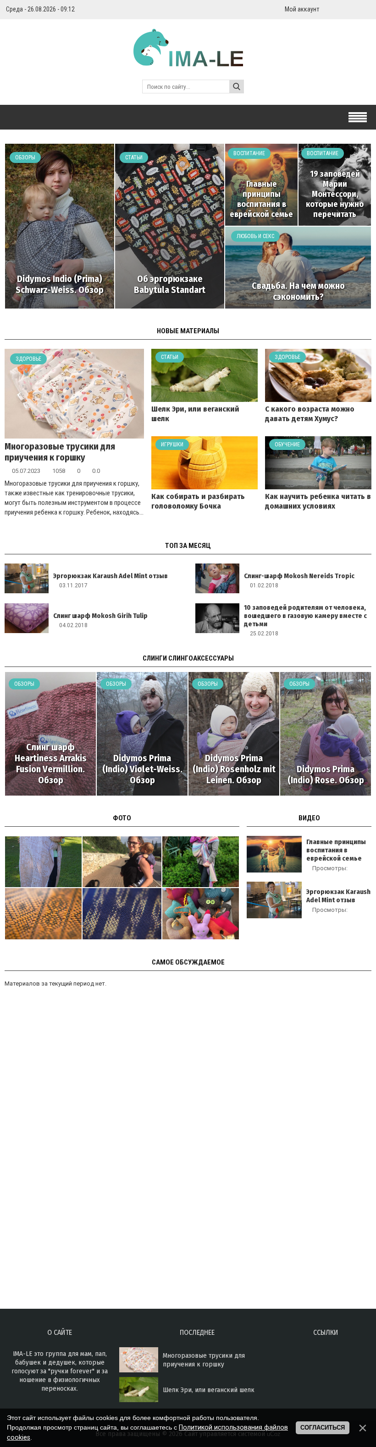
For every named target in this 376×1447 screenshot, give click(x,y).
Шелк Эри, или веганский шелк (208, 1390)
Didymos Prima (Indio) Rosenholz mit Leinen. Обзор (234, 769)
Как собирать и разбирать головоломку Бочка (198, 501)
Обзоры (25, 157)
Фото (122, 818)
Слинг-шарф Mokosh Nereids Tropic (299, 576)
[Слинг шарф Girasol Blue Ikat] (122, 913)
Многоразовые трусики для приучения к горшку (60, 452)
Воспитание (249, 153)
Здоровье (28, 359)
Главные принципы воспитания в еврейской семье (261, 199)
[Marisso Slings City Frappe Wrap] (43, 861)
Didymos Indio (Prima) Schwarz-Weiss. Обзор (60, 284)
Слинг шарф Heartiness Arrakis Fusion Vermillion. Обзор (51, 764)
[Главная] (188, 60)
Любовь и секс (255, 236)
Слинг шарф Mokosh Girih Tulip (100, 616)
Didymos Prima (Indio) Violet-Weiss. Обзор (142, 769)
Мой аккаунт (302, 9)
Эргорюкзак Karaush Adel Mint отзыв (110, 576)
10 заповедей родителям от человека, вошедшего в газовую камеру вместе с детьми (305, 615)
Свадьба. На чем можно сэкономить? (298, 291)
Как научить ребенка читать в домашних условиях (318, 501)
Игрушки (172, 444)
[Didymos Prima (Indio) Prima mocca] (43, 913)
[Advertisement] (73, 1161)
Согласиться (322, 1427)
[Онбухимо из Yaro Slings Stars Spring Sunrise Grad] (122, 861)
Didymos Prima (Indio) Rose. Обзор (326, 775)
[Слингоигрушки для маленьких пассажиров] (200, 913)
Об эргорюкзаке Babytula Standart (169, 284)
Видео (309, 818)
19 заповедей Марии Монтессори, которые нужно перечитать (335, 194)
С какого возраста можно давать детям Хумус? (309, 413)
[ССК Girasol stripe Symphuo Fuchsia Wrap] (200, 861)
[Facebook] (367, 9)
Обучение (287, 444)
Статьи (134, 157)
